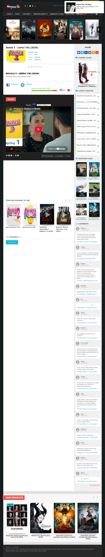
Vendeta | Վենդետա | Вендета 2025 (88, 242)
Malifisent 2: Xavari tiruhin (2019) (88, 452)
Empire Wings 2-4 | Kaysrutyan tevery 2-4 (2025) (88, 322)
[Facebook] (28, 6)
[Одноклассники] (9, 155)
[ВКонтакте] (7, 155)
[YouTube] (35, 6)
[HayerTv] (13, 6)
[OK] (32, 6)
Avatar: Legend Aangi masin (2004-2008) (88, 280)
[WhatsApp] (18, 155)
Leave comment (11, 242)
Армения (37, 57)
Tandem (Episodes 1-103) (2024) (87, 437)
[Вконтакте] (25, 6)
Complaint (60, 156)
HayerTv (8, 547)
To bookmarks (60, 5)
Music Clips (70, 14)
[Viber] (16, 155)
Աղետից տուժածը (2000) (86, 258)
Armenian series (33, 52)
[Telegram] (30, 6)
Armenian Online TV (40, 14)
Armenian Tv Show (57, 14)
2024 (35, 54)
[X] (13, 155)
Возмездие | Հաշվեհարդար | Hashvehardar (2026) (88, 294)
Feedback (15, 547)
